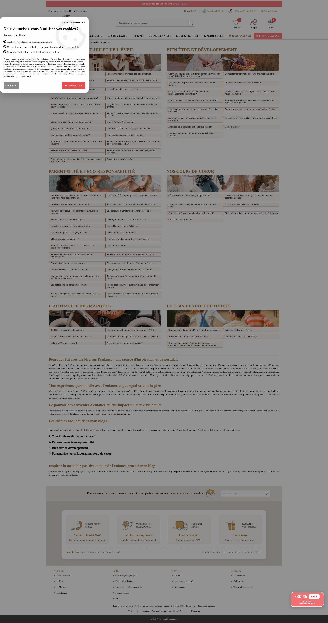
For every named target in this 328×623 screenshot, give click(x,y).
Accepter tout (75, 85)
